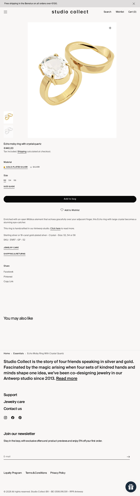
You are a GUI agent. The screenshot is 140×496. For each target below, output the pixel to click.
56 (15, 180)
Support (10, 395)
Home (7, 353)
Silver (36, 167)
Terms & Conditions (36, 473)
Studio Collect (38, 492)
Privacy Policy (57, 473)
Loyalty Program (13, 473)
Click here (55, 228)
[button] (5, 12)
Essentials (18, 353)
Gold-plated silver (17, 167)
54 (10, 180)
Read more (66, 378)
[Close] (133, 3)
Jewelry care (14, 402)
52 (5, 180)
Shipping (22, 152)
